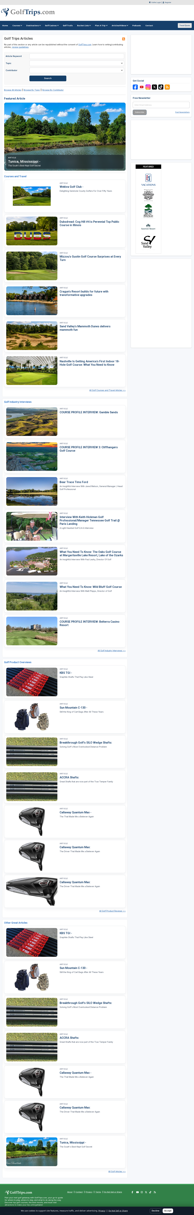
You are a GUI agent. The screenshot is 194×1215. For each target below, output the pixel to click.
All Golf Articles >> (117, 1171)
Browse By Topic (32, 90)
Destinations (32, 25)
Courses (16, 25)
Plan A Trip (100, 25)
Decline (155, 1210)
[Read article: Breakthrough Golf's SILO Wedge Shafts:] (31, 751)
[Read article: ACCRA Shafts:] (31, 786)
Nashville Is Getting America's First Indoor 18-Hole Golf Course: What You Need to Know (89, 363)
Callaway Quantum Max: (75, 847)
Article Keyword (14, 56)
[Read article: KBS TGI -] (31, 682)
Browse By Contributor (53, 90)
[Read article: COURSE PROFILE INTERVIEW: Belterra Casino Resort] (31, 631)
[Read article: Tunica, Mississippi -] (31, 1151)
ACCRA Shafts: (69, 777)
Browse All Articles (12, 90)
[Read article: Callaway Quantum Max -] (31, 821)
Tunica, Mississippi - (73, 1142)
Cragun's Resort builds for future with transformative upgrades (84, 293)
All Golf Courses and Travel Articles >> (107, 390)
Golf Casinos (51, 25)
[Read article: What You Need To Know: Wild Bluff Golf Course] (31, 596)
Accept (167, 1210)
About (69, 1192)
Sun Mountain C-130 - (73, 707)
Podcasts (136, 25)
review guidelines (20, 47)
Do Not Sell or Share (113, 1192)
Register (168, 2)
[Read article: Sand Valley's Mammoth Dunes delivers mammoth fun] (31, 335)
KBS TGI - (66, 672)
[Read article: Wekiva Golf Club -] (31, 196)
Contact (79, 1192)
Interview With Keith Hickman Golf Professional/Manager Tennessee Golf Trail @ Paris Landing (90, 520)
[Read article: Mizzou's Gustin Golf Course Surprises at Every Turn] (31, 266)
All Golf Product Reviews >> (112, 911)
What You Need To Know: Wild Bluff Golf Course (91, 587)
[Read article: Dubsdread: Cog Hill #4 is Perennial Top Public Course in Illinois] (31, 231)
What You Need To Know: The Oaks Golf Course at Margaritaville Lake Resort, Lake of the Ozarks (91, 553)
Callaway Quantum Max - (75, 812)
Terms (98, 1192)
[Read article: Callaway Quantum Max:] (31, 856)
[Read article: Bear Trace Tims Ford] (31, 491)
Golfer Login (156, 2)
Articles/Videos (119, 25)
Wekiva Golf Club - (71, 186)
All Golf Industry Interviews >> (112, 650)
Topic (8, 63)
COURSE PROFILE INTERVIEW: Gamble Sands (89, 412)
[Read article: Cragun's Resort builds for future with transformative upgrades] (31, 300)
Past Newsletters (182, 112)
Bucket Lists (83, 25)
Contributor (11, 70)
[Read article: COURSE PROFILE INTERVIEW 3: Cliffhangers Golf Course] (31, 456)
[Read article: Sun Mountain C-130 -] (31, 716)
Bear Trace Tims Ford (74, 482)
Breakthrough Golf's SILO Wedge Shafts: (86, 742)
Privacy (89, 1192)
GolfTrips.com (84, 44)
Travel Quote (185, 25)
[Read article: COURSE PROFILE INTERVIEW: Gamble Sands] (31, 421)
